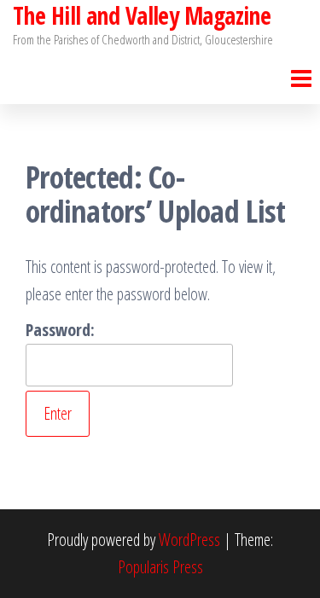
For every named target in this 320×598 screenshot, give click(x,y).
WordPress (189, 539)
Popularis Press (160, 566)
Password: (60, 329)
